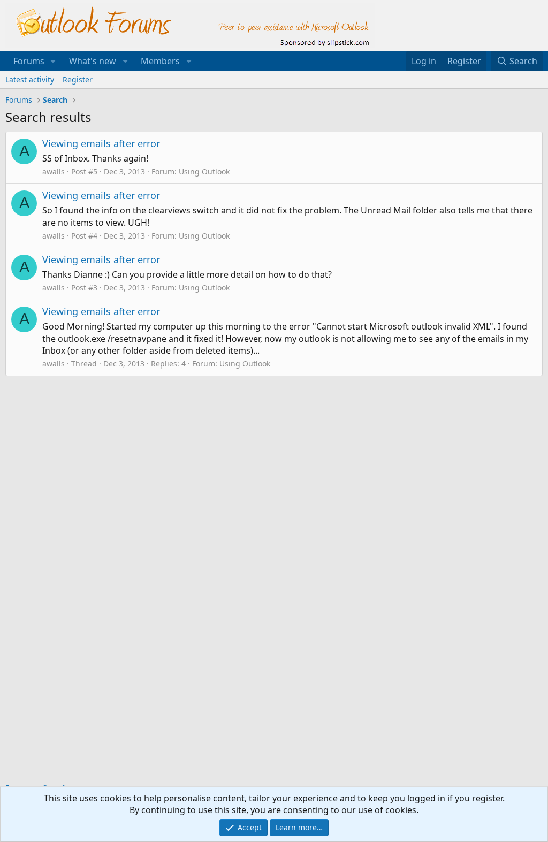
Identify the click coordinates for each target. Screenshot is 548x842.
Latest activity (29, 79)
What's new (92, 61)
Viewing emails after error (101, 143)
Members (160, 61)
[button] (53, 61)
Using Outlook (204, 171)
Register (78, 79)
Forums (28, 61)
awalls (53, 171)
